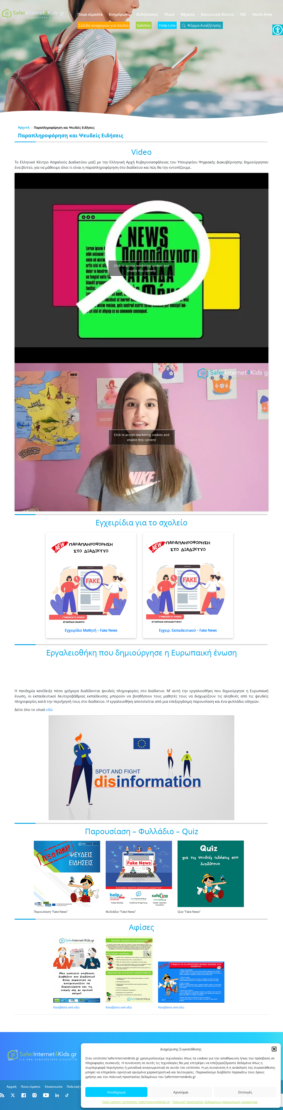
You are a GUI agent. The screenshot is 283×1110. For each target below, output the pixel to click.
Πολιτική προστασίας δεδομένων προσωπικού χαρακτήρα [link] (215, 1102)
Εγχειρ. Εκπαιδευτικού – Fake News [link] (188, 630)
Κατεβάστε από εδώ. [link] (66, 1007)
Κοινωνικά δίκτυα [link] (217, 14)
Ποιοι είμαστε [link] (90, 14)
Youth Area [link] (262, 14)
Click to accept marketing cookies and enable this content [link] (141, 268)
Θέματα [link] (188, 14)
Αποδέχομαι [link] (116, 1092)
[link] (277, 30)
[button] (274, 1049)
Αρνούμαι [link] (180, 1092)
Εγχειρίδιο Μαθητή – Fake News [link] (91, 630)
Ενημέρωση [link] (119, 14)
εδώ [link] (49, 709)
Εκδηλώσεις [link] (147, 14)
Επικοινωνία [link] (53, 1087)
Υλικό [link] (169, 14)
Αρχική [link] (24, 127)
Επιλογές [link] (245, 1092)
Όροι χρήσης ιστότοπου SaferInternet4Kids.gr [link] (136, 1102)
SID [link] (243, 14)
